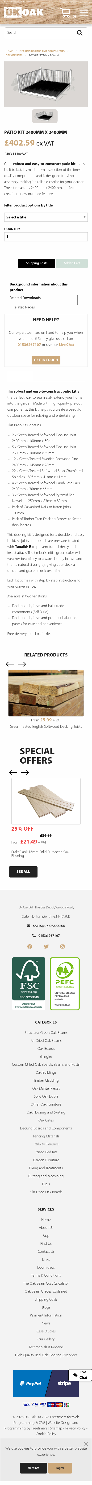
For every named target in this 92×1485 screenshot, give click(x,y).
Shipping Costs (36, 263)
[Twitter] (46, 947)
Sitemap (56, 1428)
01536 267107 (48, 936)
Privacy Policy (75, 1428)
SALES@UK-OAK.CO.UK (47, 926)
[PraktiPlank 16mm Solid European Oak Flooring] (46, 801)
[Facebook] (29, 947)
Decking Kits (14, 55)
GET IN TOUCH (46, 360)
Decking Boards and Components (42, 51)
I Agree (60, 1468)
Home (9, 51)
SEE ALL (23, 872)
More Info (33, 1468)
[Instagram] (62, 947)
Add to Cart (72, 263)
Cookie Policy (46, 1434)
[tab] (20, 376)
